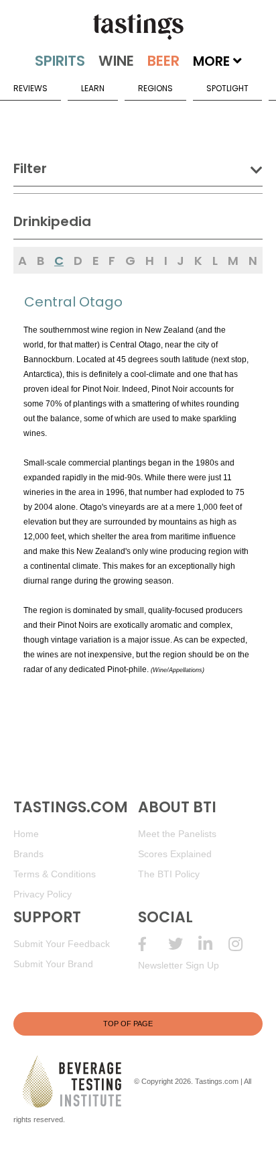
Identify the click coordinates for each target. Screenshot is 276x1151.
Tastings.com (216, 1081)
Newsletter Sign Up (178, 965)
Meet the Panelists (177, 833)
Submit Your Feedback (61, 943)
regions (155, 88)
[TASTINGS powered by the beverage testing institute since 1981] (138, 26)
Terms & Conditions (54, 874)
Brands (28, 853)
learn (93, 88)
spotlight (227, 88)
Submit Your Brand (53, 963)
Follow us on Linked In (213, 944)
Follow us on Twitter (183, 944)
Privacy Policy (42, 894)
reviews (30, 88)
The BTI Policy (169, 874)
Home (26, 833)
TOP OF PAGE (128, 1024)
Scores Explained (175, 853)
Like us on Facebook (153, 944)
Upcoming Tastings (243, 944)
